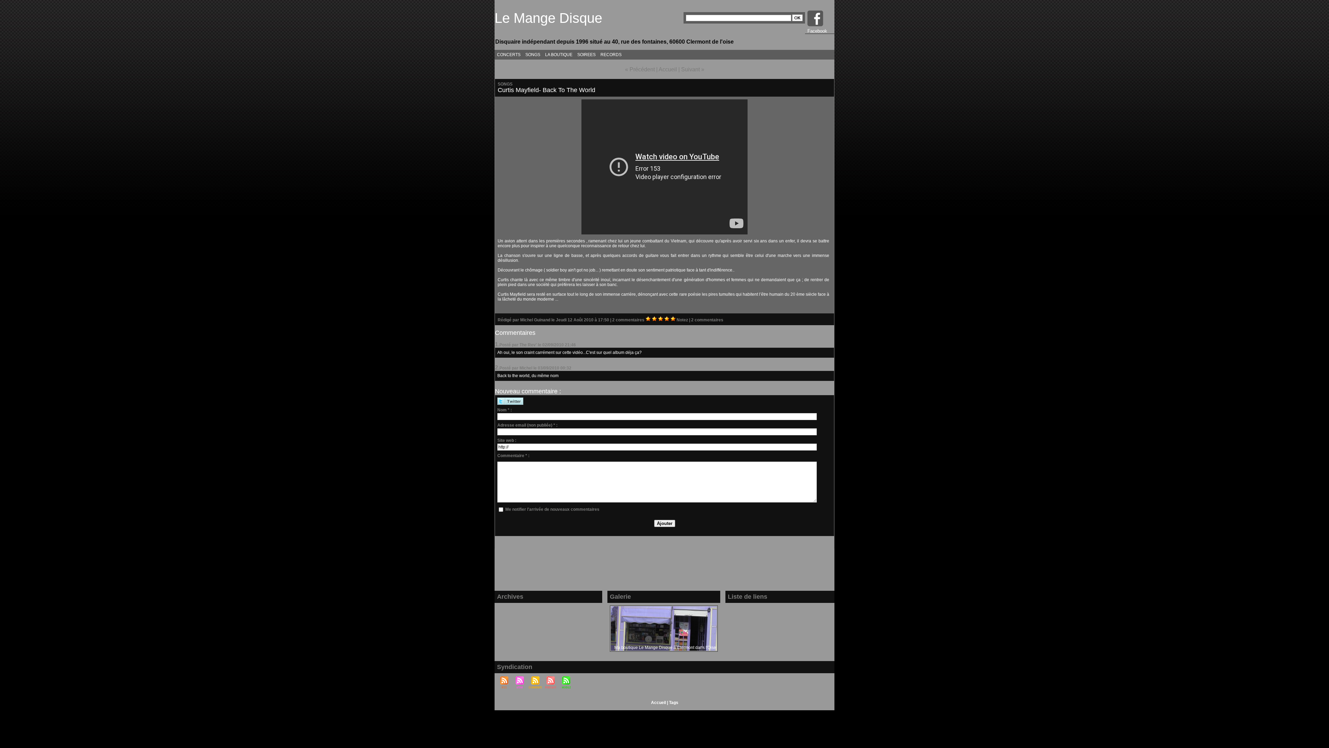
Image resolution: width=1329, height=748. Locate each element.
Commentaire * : (513, 455)
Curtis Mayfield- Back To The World (546, 90)
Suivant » (692, 69)
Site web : (506, 440)
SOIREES (586, 54)
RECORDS (611, 54)
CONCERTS (509, 54)
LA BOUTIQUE (558, 54)
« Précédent (640, 69)
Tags (673, 702)
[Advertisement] (664, 567)
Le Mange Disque (548, 18)
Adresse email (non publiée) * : (527, 425)
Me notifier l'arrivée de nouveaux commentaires (552, 509)
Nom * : (504, 410)
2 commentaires (628, 320)
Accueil (668, 69)
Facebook (817, 31)
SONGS (532, 54)
